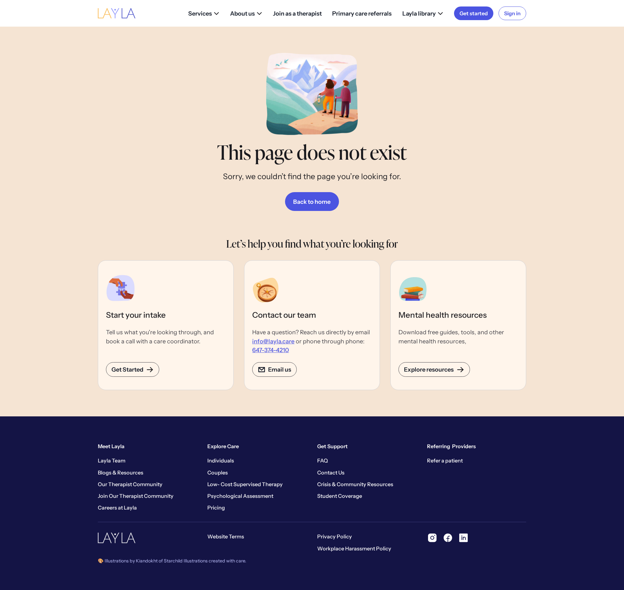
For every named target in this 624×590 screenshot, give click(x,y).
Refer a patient (445, 460)
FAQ (322, 460)
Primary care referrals (362, 13)
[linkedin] (463, 538)
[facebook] (448, 538)
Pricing (216, 507)
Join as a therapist (297, 13)
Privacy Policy (334, 536)
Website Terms (225, 536)
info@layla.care (273, 341)
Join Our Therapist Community (136, 496)
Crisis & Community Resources (355, 484)
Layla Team (111, 460)
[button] (204, 13)
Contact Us (330, 472)
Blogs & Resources (120, 472)
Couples (217, 472)
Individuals (220, 460)
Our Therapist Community (130, 484)
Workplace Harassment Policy (354, 548)
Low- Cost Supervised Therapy (245, 484)
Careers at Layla (117, 507)
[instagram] (432, 538)
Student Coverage (339, 496)
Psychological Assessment (240, 496)
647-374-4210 (270, 350)
